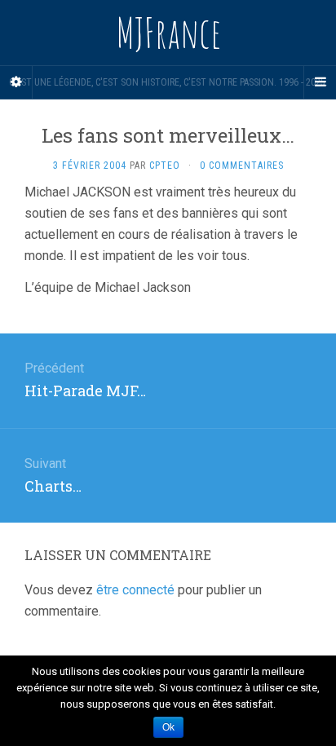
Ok (168, 727)
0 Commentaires (242, 165)
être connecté (135, 590)
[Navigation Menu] (319, 82)
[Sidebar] (16, 82)
